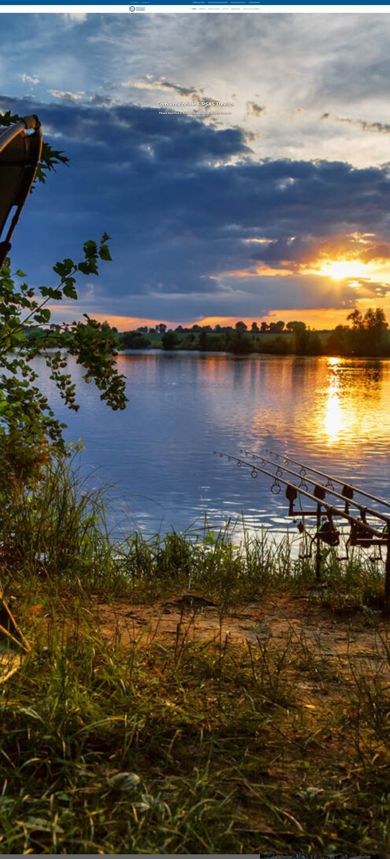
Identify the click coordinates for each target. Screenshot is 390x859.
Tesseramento (254, 2)
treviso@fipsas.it (145, 2)
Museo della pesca (238, 2)
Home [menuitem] (194, 9)
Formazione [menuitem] (235, 9)
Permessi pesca (199, 2)
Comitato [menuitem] (202, 9)
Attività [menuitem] (225, 9)
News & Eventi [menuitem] (214, 9)
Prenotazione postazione (218, 2)
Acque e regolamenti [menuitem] (251, 9)
